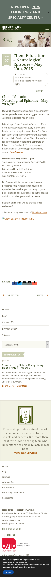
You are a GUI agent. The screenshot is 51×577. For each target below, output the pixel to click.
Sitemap (6, 335)
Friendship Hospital (23, 77)
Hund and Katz (39, 212)
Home (5, 309)
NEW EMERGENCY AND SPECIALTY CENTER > (25, 12)
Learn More (8, 385)
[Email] (29, 283)
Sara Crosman (17, 152)
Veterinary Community (13, 492)
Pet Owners (8, 487)
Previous (13, 295)
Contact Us (8, 322)
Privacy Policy (9, 328)
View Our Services (25, 452)
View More (22, 385)
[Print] (24, 283)
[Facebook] (14, 283)
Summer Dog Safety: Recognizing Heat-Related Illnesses (22, 366)
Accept (8, 572)
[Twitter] (19, 283)
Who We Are (8, 482)
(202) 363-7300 (11, 528)
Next (40, 295)
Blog (4, 315)
